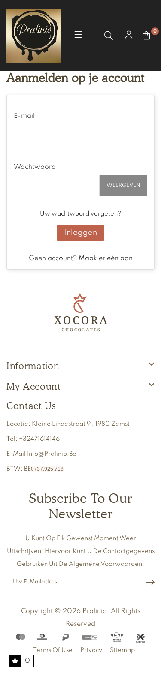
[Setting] (127, 35)
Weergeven (123, 185)
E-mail (24, 116)
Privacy (91, 650)
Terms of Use (53, 650)
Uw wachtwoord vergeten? (81, 214)
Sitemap (122, 650)
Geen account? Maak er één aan (81, 258)
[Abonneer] (150, 582)
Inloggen (80, 233)
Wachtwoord (35, 167)
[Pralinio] (80, 313)
